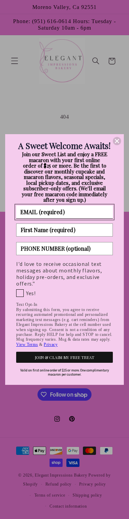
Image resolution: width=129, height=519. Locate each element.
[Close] (117, 141)
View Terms (27, 344)
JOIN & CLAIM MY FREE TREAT (64, 357)
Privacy (50, 344)
